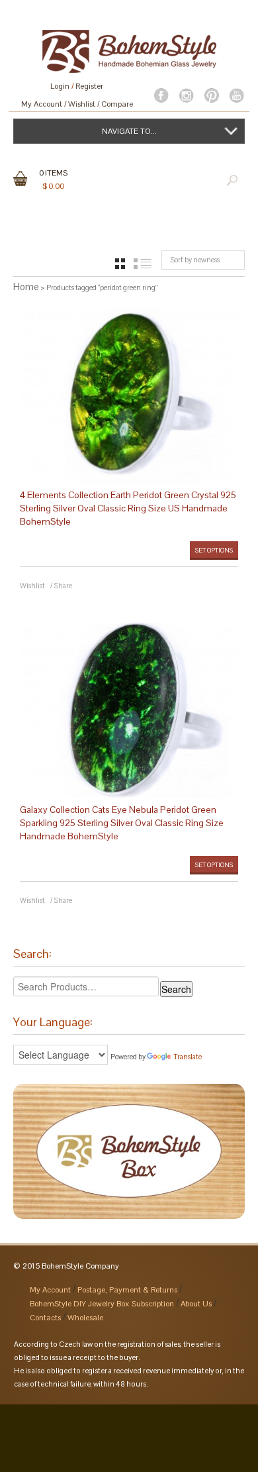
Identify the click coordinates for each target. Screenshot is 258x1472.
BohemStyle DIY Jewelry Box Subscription (102, 1303)
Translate (187, 1056)
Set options (214, 550)
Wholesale (85, 1317)
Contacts (45, 1317)
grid (120, 263)
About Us (196, 1303)
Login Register (76, 86)
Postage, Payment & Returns (127, 1290)
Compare (117, 104)
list (142, 263)
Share (63, 585)
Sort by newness (195, 259)
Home (26, 286)
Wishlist (81, 104)
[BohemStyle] (129, 45)
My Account (41, 104)
